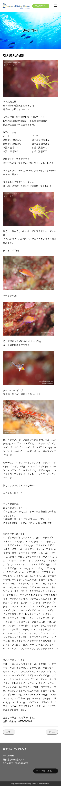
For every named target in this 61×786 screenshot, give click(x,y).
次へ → (52, 732)
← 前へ (9, 732)
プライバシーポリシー (45, 771)
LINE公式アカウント (41, 6)
